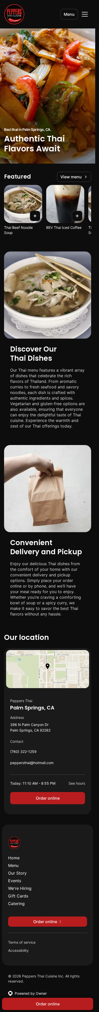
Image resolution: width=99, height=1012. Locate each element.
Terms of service (22, 942)
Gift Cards (18, 895)
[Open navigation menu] (85, 14)
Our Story (17, 873)
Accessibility (18, 950)
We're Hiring (19, 888)
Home (14, 857)
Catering (16, 903)
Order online (48, 798)
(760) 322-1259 (23, 752)
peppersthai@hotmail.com (32, 764)
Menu (69, 14)
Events (14, 880)
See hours (77, 783)
